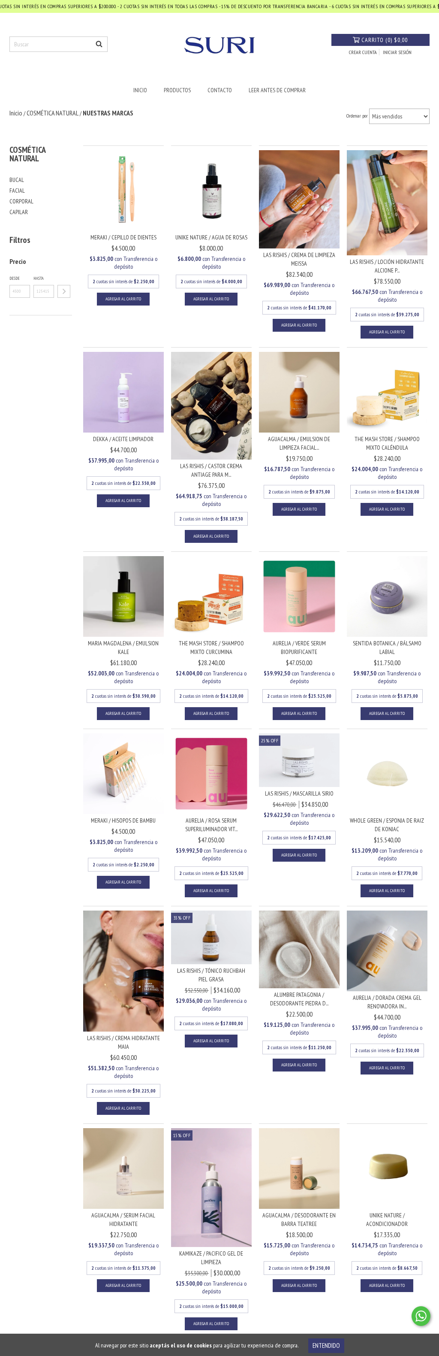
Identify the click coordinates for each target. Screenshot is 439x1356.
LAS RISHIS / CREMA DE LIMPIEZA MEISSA (299, 259)
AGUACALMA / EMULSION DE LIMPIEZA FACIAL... (299, 443)
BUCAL (16, 180)
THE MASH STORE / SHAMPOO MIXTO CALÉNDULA (387, 443)
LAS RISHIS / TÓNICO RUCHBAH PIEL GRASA (211, 975)
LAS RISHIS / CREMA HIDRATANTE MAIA (123, 1042)
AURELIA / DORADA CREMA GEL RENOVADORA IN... (387, 1002)
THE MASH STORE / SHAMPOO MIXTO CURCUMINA (211, 647)
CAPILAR (18, 212)
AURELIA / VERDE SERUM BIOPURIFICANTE (299, 647)
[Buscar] (99, 44)
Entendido (326, 1345)
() (384, 40)
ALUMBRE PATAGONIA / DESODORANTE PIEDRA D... (299, 999)
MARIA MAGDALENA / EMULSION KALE (123, 647)
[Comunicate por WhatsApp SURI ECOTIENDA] (421, 1316)
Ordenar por (357, 115)
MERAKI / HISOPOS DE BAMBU (123, 820)
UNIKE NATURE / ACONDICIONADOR (387, 1219)
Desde (14, 278)
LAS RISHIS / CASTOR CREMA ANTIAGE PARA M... (211, 470)
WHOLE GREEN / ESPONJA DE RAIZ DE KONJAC (387, 825)
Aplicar (63, 291)
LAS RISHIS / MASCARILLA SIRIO (299, 793)
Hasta (38, 278)
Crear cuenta (363, 52)
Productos (177, 90)
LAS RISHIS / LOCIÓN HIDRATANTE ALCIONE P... (387, 266)
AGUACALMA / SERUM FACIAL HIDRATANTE (123, 1219)
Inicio (140, 90)
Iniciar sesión (397, 52)
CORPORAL (21, 201)
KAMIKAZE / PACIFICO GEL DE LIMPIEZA (211, 1258)
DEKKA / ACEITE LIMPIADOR (123, 439)
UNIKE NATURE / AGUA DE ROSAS (211, 237)
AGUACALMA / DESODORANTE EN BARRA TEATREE (299, 1219)
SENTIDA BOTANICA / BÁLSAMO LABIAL (387, 647)
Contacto (219, 90)
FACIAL (17, 190)
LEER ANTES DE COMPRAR (277, 90)
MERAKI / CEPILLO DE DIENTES (123, 237)
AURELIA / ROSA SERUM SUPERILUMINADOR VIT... (211, 825)
